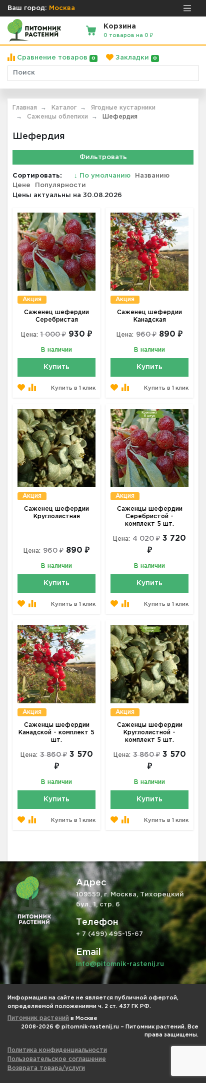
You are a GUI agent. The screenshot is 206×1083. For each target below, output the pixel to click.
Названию (152, 176)
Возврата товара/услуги (46, 1068)
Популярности (60, 185)
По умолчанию (103, 176)
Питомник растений (38, 1018)
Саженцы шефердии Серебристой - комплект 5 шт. (149, 516)
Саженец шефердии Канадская (149, 316)
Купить (57, 367)
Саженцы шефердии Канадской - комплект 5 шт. (56, 732)
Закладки (135, 58)
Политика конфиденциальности (57, 1050)
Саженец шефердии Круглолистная (56, 512)
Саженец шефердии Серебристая (56, 316)
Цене (21, 185)
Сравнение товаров (55, 58)
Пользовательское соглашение (57, 1059)
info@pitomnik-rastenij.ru (120, 964)
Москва (62, 8)
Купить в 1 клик (73, 388)
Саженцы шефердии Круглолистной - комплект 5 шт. (149, 732)
